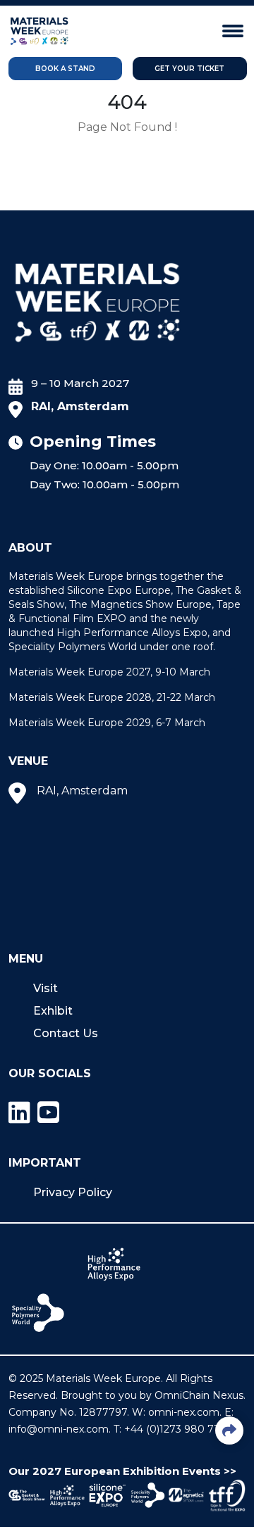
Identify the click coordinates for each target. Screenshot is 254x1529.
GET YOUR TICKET (189, 68)
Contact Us (65, 1033)
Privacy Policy (72, 1192)
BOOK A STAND (65, 68)
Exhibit (53, 1010)
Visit (45, 988)
